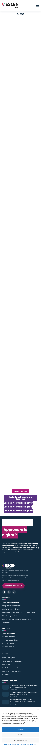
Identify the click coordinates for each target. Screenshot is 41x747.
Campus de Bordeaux (10, 640)
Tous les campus (8, 633)
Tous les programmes (10, 603)
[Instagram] (4, 592)
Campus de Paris (8, 637)
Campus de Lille (8, 647)
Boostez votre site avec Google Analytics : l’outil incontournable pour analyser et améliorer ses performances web (20, 415)
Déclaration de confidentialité (26, 744)
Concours (6, 675)
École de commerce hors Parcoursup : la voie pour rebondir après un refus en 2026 (19, 194)
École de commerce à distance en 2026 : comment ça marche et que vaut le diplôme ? (20, 24)
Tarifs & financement (10, 668)
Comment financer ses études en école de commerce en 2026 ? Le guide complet (20, 43)
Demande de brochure (13, 586)
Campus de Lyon (8, 643)
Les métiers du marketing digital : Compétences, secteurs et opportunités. (20, 472)
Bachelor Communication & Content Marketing (19, 613)
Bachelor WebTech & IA (11, 609)
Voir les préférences (20, 740)
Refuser (20, 735)
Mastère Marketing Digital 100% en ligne (16, 619)
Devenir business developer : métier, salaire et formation (18, 157)
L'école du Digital (8, 658)
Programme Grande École (11, 606)
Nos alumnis (6, 664)
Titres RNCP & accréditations (12, 661)
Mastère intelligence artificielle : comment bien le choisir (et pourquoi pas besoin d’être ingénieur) (19, 63)
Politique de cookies (10, 744)
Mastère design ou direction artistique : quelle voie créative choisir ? (19, 84)
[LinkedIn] (9, 592)
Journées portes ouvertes (11, 671)
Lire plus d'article (20, 491)
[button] (38, 709)
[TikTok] (14, 592)
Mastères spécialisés (10, 616)
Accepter (20, 729)
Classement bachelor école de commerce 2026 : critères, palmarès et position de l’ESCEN (19, 237)
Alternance (6, 623)
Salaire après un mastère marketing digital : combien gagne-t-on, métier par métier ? (20, 124)
